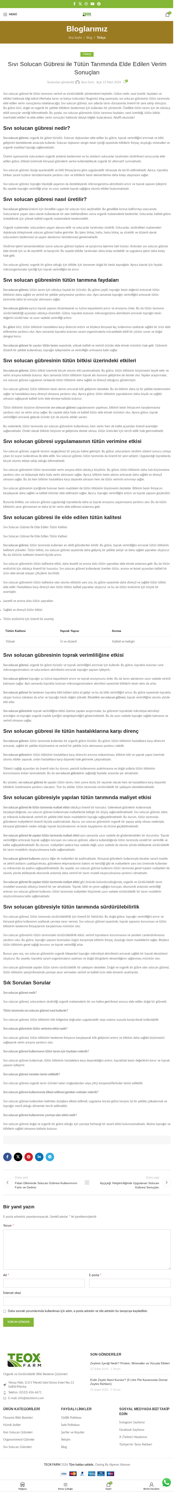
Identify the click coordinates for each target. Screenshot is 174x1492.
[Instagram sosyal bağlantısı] (86, 4)
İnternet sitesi (12, 1293)
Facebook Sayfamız (131, 1429)
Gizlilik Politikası (71, 1417)
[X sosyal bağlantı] (80, 4)
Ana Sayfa (75, 37)
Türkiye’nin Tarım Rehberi (135, 1444)
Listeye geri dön (87, 1182)
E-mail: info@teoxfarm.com (26, 1398)
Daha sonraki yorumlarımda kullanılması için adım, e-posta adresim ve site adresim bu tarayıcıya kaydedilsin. (78, 1311)
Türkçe (101, 37)
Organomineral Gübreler (19, 1439)
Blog (89, 37)
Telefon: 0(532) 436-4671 (25, 1392)
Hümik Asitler (12, 1425)
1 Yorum (115, 1369)
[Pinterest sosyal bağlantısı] (99, 4)
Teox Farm (87, 82)
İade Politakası (70, 1425)
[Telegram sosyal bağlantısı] (50, 1157)
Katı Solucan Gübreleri (17, 1432)
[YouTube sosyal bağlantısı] (92, 4)
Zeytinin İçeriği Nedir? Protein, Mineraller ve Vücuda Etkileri (130, 1363)
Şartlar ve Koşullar (72, 1432)
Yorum (8, 1225)
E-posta (95, 1275)
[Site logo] (87, 14)
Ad (6, 1275)
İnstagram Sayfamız (132, 1422)
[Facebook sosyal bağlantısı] (74, 4)
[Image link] (24, 1360)
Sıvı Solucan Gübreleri (17, 1447)
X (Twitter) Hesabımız (133, 1437)
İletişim (65, 1439)
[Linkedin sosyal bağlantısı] (39, 1157)
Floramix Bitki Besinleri (18, 1417)
